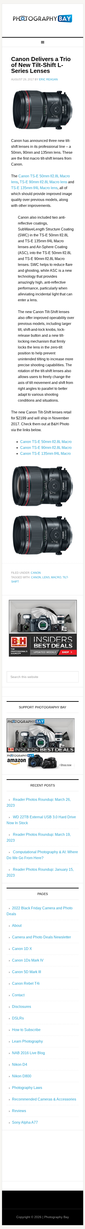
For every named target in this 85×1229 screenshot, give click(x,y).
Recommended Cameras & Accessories (44, 1099)
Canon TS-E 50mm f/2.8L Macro (46, 442)
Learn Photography (27, 1041)
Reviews (19, 1111)
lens (46, 577)
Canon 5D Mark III (26, 972)
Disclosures (21, 1007)
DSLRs (18, 1018)
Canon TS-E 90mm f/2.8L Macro (46, 448)
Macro (56, 577)
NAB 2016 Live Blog (28, 1053)
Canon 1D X (22, 949)
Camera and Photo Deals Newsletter (41, 937)
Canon (36, 572)
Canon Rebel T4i (26, 983)
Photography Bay (42, 18)
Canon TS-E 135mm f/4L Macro (45, 453)
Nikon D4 (19, 1064)
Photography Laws (27, 1088)
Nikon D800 (21, 1076)
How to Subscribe (26, 1030)
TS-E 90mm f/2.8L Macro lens (43, 182)
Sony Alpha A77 (25, 1122)
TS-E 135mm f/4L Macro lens (34, 188)
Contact (18, 995)
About (17, 925)
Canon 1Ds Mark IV (28, 960)
